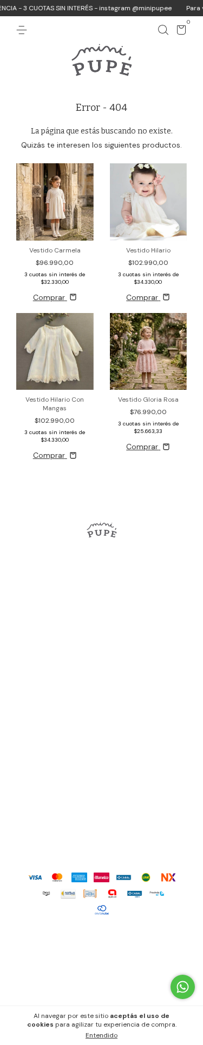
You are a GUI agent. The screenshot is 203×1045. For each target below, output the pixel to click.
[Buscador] (163, 30)
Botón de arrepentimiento (102, 986)
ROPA (101, 611)
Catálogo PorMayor (101, 727)
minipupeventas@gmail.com (102, 827)
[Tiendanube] (101, 939)
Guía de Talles (101, 669)
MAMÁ (102, 630)
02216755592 (101, 810)
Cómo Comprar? (101, 688)
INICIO (101, 591)
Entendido (101, 1035)
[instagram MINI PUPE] (101, 565)
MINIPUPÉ (101, 649)
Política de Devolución (101, 708)
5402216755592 (102, 792)
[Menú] (23, 30)
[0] (179, 32)
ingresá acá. (168, 975)
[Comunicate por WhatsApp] (183, 987)
